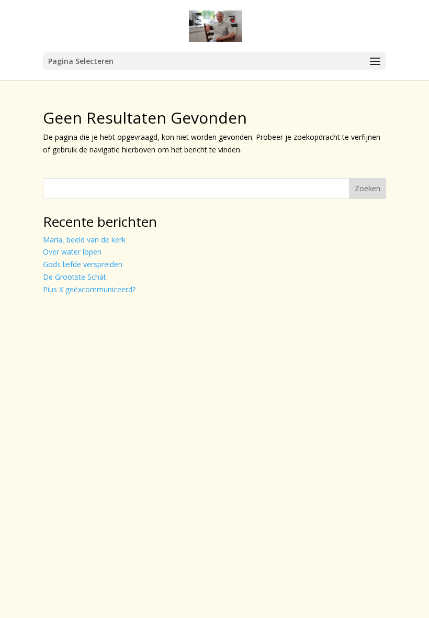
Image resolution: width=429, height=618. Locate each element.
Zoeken (367, 188)
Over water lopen (72, 252)
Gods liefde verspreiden (82, 264)
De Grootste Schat (74, 277)
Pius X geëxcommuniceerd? (89, 289)
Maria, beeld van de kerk (84, 240)
